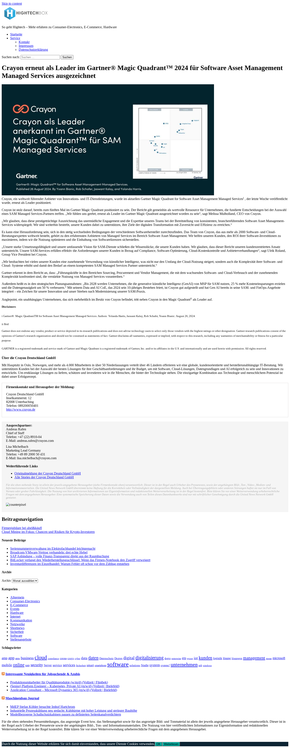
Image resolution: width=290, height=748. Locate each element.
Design (118, 658)
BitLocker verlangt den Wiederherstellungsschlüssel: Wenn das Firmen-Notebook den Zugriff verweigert (80, 560)
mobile (7, 665)
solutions (135, 665)
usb (200, 665)
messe (269, 658)
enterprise (176, 658)
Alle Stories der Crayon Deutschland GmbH (44, 477)
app (11, 658)
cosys (71, 658)
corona (63, 658)
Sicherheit (17, 632)
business (27, 658)
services (69, 665)
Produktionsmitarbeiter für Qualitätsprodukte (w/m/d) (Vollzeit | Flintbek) (59, 682)
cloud (41, 657)
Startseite (16, 34)
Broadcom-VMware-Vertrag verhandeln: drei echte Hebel (48, 552)
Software (16, 635)
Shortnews (17, 628)
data (84, 658)
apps (17, 658)
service (57, 665)
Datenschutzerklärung (33, 49)
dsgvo (168, 658)
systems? (165, 665)
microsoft (279, 658)
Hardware (17, 612)
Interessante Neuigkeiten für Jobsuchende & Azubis (43, 674)
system (154, 665)
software (118, 664)
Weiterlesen (171, 744)
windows (207, 665)
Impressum (26, 46)
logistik (217, 658)
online (18, 664)
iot (196, 658)
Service (15, 38)
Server (48, 665)
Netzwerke (17, 624)
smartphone (100, 665)
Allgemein (17, 597)
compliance (53, 658)
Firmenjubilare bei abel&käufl (22, 528)
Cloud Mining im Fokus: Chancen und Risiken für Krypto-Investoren (48, 532)
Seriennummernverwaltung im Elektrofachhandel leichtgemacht (52, 548)
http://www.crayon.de (20, 409)
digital (129, 658)
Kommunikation (21, 620)
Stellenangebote (20, 639)
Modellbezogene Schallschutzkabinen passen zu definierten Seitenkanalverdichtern (65, 714)
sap (27, 665)
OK (158, 744)
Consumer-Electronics (25, 601)
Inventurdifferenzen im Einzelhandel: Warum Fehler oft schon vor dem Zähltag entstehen (69, 564)
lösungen (237, 658)
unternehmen (184, 664)
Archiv (6, 580)
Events (14, 609)
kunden (205, 657)
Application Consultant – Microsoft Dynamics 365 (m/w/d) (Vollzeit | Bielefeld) (63, 690)
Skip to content (12, 3)
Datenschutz (106, 658)
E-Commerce (19, 605)
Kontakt (24, 42)
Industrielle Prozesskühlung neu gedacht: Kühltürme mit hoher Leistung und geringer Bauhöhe (73, 710)
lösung (227, 658)
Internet (15, 616)
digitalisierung (149, 657)
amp (4, 658)
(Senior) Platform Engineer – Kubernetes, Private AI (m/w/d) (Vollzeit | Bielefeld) (64, 686)
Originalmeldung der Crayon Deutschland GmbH (47, 473)
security (37, 665)
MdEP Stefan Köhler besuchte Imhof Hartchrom (42, 707)
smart (90, 665)
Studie (145, 665)
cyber (77, 658)
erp (184, 658)
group (190, 658)
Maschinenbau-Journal (22, 698)
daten (93, 657)
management (254, 657)
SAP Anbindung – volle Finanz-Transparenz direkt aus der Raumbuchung (59, 556)
